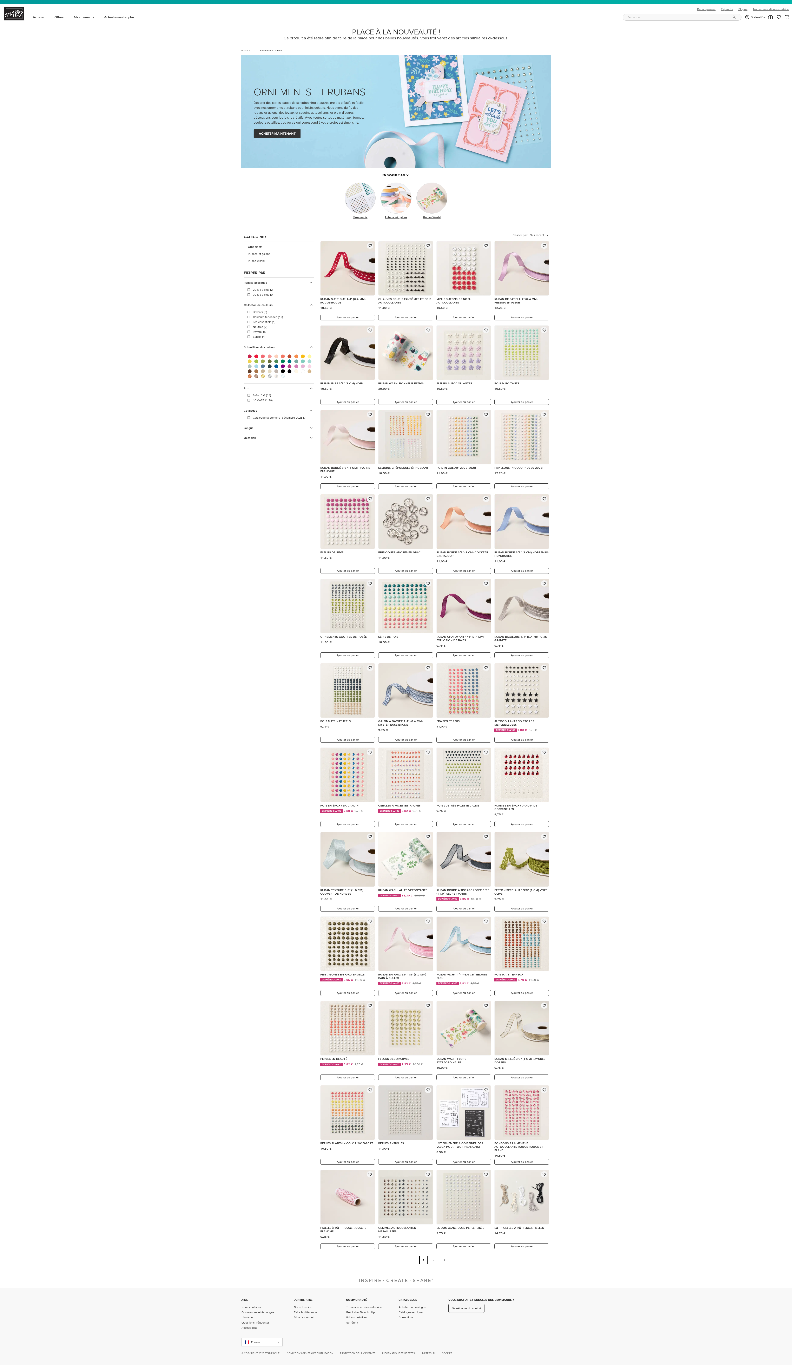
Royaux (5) (259, 331)
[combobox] (682, 17)
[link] (778, 17)
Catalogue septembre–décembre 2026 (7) (279, 417)
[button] (770, 17)
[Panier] (787, 17)
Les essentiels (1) (264, 322)
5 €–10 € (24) (262, 395)
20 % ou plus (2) (263, 289)
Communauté (356, 1299)
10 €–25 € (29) (263, 400)
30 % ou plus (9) (263, 294)
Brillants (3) (260, 312)
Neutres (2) (260, 326)
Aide (244, 1299)
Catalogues (407, 1299)
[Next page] (445, 1260)
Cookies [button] (447, 1353)
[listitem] (279, 246)
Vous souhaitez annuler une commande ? (481, 1299)
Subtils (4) (259, 336)
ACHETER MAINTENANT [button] (277, 133)
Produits (246, 50)
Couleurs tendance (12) (268, 317)
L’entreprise (303, 1299)
